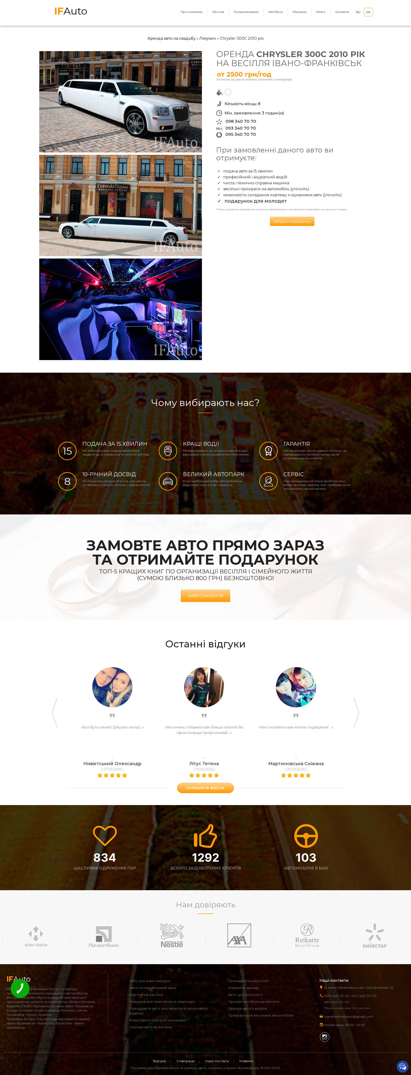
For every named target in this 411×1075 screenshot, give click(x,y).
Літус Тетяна (204, 763)
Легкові (218, 12)
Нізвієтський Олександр (112, 763)
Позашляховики (246, 12)
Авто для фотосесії (245, 995)
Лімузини (300, 12)
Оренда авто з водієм (247, 1008)
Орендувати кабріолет (248, 981)
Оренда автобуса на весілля (253, 1001)
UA (368, 12)
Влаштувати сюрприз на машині (157, 1020)
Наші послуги (217, 1061)
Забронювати (205, 595)
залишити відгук (205, 788)
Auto (70, 11)
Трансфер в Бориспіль (25, 1019)
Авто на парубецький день (152, 988)
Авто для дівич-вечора (149, 981)
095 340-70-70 (336, 1002)
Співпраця (185, 1061)
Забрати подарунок (292, 221)
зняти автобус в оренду (39, 997)
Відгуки (159, 1061)
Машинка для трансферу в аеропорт (162, 1001)
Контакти (342, 12)
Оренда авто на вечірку (150, 1027)
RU (358, 12)
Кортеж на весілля (146, 995)
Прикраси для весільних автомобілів (261, 1015)
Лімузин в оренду (243, 988)
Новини (246, 1061)
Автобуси (275, 12)
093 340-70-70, (365, 996)
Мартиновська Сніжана (296, 763)
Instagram (324, 1036)
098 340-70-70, (337, 996)
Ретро (321, 12)
